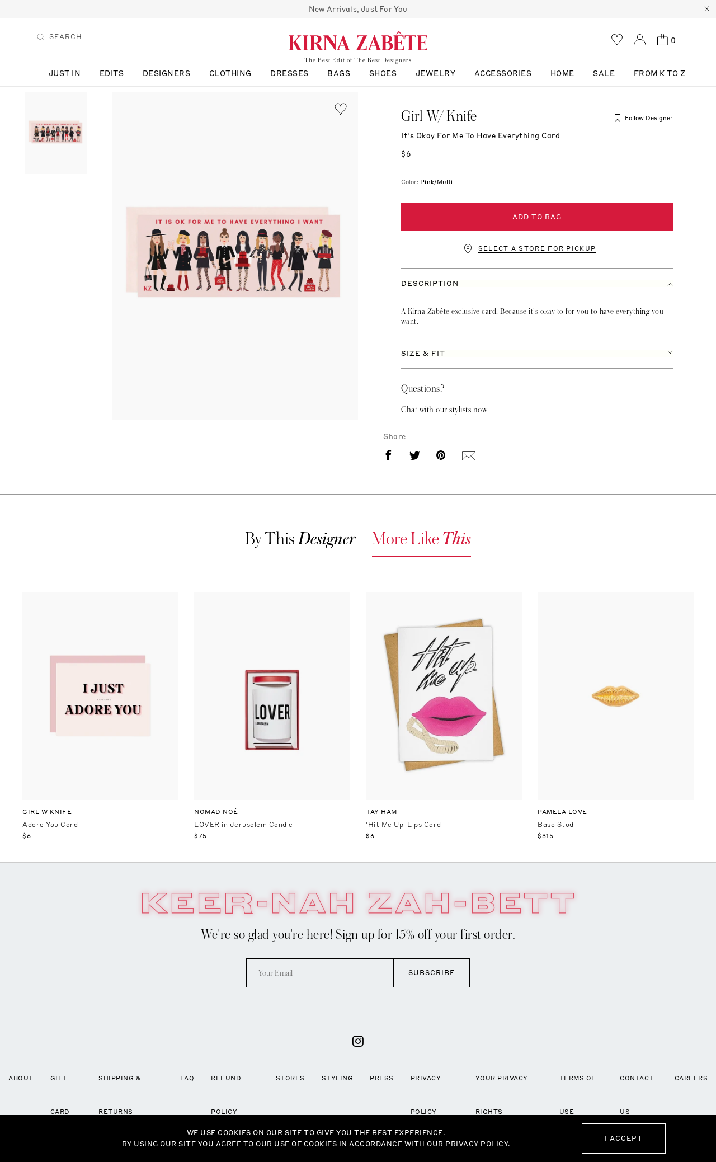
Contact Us (637, 1095)
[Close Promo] (707, 9)
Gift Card (60, 1095)
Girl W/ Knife (439, 116)
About (21, 1078)
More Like (421, 539)
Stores (290, 1078)
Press (382, 1078)
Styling (338, 1078)
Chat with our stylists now (444, 409)
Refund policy (226, 1095)
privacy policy (476, 1144)
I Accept (624, 1138)
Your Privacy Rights (501, 1095)
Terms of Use (577, 1095)
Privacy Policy (426, 1095)
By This (300, 539)
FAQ (187, 1078)
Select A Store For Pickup (537, 248)
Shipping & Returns (119, 1095)
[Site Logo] (358, 40)
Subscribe (431, 972)
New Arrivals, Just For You (358, 9)
